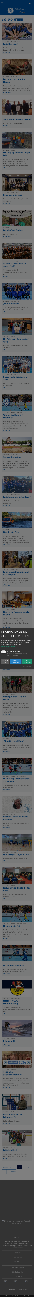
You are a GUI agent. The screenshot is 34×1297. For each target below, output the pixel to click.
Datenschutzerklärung (8, 647)
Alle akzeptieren (27, 661)
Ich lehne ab (5, 661)
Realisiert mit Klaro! (27, 666)
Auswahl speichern (16, 661)
